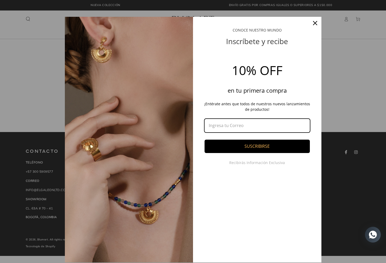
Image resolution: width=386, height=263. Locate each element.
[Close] (315, 23)
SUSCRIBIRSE (257, 146)
